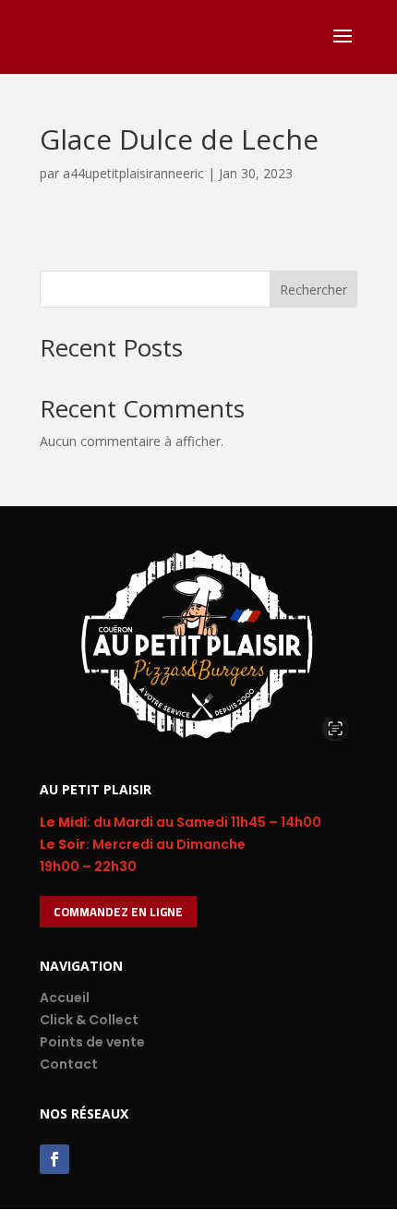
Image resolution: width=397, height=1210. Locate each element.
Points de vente (92, 1042)
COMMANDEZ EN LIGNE (118, 912)
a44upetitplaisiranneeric (133, 173)
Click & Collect (89, 1019)
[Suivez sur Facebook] (54, 1159)
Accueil (65, 997)
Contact (69, 1064)
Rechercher (313, 289)
